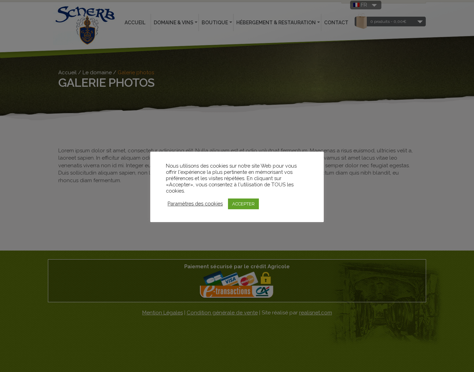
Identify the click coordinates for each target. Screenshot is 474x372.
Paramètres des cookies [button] (195, 203)
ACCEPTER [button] (243, 203)
